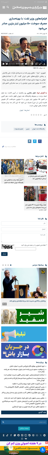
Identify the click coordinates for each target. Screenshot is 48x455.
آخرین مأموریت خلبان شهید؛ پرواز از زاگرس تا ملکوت (28, 384)
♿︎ (43, 449)
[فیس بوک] (11, 435)
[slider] (10, 64)
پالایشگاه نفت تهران (38, 129)
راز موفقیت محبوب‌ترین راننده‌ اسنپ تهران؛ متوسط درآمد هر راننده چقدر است (24, 370)
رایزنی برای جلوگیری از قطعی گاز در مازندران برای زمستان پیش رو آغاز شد (23, 393)
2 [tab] (8, 265)
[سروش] (18, 435)
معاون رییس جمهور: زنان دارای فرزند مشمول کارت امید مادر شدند (24, 398)
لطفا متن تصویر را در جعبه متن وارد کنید (34, 245)
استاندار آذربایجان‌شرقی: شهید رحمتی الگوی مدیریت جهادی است (24, 375)
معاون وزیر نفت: (41, 203)
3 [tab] (5, 265)
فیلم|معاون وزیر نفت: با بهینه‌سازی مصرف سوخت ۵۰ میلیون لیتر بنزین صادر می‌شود (24, 23)
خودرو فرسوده (19, 129)
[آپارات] (33, 435)
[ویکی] (25, 439)
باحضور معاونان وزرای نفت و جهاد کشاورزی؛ (14, 177)
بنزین (27, 129)
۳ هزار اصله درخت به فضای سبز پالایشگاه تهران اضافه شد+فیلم (13, 181)
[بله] (29, 435)
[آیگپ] (25, 435)
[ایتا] (22, 435)
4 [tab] (3, 265)
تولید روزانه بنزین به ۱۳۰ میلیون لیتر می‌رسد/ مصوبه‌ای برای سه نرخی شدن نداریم (35, 207)
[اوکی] (3, 435)
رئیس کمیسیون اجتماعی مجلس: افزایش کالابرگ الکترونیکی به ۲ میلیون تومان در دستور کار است (25, 388)
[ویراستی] (14, 435)
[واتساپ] (22, 439)
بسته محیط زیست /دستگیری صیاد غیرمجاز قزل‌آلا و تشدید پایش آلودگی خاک (24, 379)
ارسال (4, 254)
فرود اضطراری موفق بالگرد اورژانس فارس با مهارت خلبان (27, 366)
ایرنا (27, 7)
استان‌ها (26, 110)
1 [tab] (10, 265)
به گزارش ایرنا (42, 93)
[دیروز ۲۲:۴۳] (24, 283)
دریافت (38, 68)
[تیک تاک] (7, 435)
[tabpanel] (24, 287)
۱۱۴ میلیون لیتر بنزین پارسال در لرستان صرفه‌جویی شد (37, 177)
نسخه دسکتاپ (24, 428)
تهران (21, 110)
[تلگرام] (44, 435)
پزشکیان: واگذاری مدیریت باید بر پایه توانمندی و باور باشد (27, 301)
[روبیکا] (37, 435)
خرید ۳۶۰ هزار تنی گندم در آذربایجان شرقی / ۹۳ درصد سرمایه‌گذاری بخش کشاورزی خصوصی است (23, 402)
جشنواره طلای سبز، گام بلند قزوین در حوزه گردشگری (28, 407)
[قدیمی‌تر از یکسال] (35, 166)
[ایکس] (40, 435)
